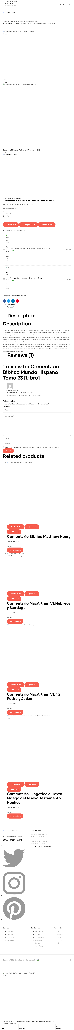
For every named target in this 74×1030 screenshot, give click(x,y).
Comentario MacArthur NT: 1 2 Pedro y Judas (27, 278)
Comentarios (15, 296)
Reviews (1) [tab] (20, 355)
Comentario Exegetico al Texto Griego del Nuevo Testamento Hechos (34, 798)
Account (22, 1028)
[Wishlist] (57, 1026)
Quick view (32, 527)
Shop (2, 1028)
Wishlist (58, 1028)
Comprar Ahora (29, 225)
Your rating (7, 406)
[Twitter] (63, 4)
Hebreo (16, 23)
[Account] (20, 1026)
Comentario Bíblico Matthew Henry (39, 536)
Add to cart (12, 225)
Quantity (6, 216)
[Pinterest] (70, 4)
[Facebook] (60, 4)
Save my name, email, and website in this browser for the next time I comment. (32, 447)
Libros (10, 23)
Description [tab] (21, 316)
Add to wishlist (47, 225)
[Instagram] (67, 4)
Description (11, 305)
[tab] (39, 305)
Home (5, 23)
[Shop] (2, 1026)
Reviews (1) (11, 307)
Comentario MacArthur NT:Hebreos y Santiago (39, 605)
